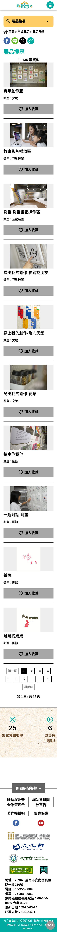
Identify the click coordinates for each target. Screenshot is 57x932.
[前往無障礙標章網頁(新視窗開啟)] (21, 869)
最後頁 (28, 687)
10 (48, 679)
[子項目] (47, 21)
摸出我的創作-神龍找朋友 (26, 273)
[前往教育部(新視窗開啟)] (28, 856)
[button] (50, 5)
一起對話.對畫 (16, 515)
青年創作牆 (13, 91)
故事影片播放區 (17, 151)
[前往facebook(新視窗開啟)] (16, 822)
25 (13, 728)
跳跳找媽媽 (13, 636)
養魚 (7, 575)
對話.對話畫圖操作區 (22, 212)
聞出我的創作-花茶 (20, 394)
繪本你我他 (13, 454)
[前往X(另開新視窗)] (22, 40)
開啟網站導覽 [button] (26, 788)
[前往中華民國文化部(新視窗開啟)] (28, 846)
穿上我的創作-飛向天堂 (24, 333)
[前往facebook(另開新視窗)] (7, 40)
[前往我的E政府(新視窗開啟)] (44, 869)
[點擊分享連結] (30, 40)
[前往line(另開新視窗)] (14, 40)
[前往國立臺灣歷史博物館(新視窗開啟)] (28, 834)
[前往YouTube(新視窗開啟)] (41, 822)
